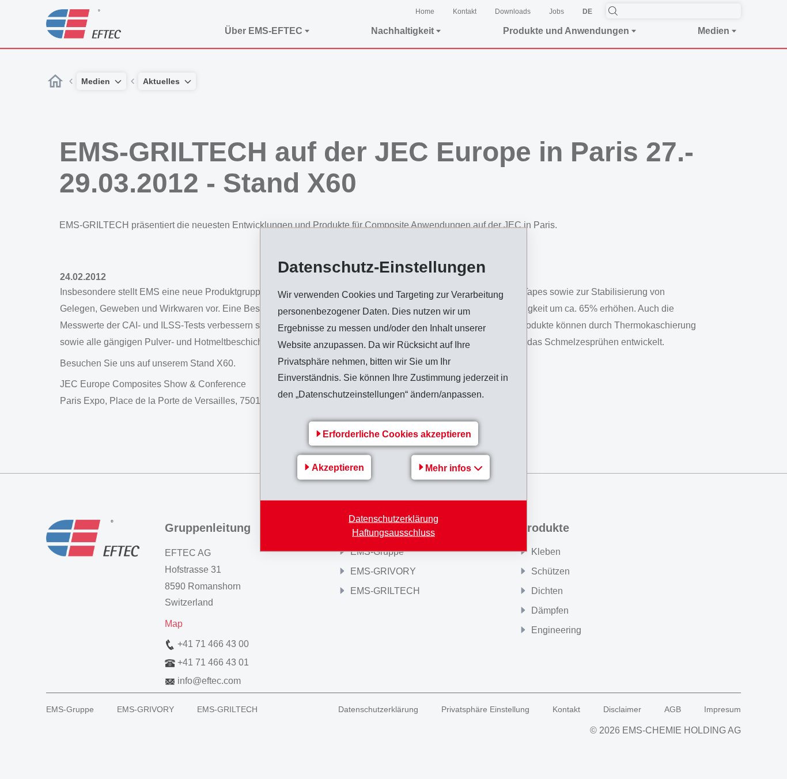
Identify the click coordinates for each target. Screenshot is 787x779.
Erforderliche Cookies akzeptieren (397, 433)
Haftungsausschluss (393, 532)
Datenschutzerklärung (393, 518)
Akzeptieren (338, 467)
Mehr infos (449, 467)
